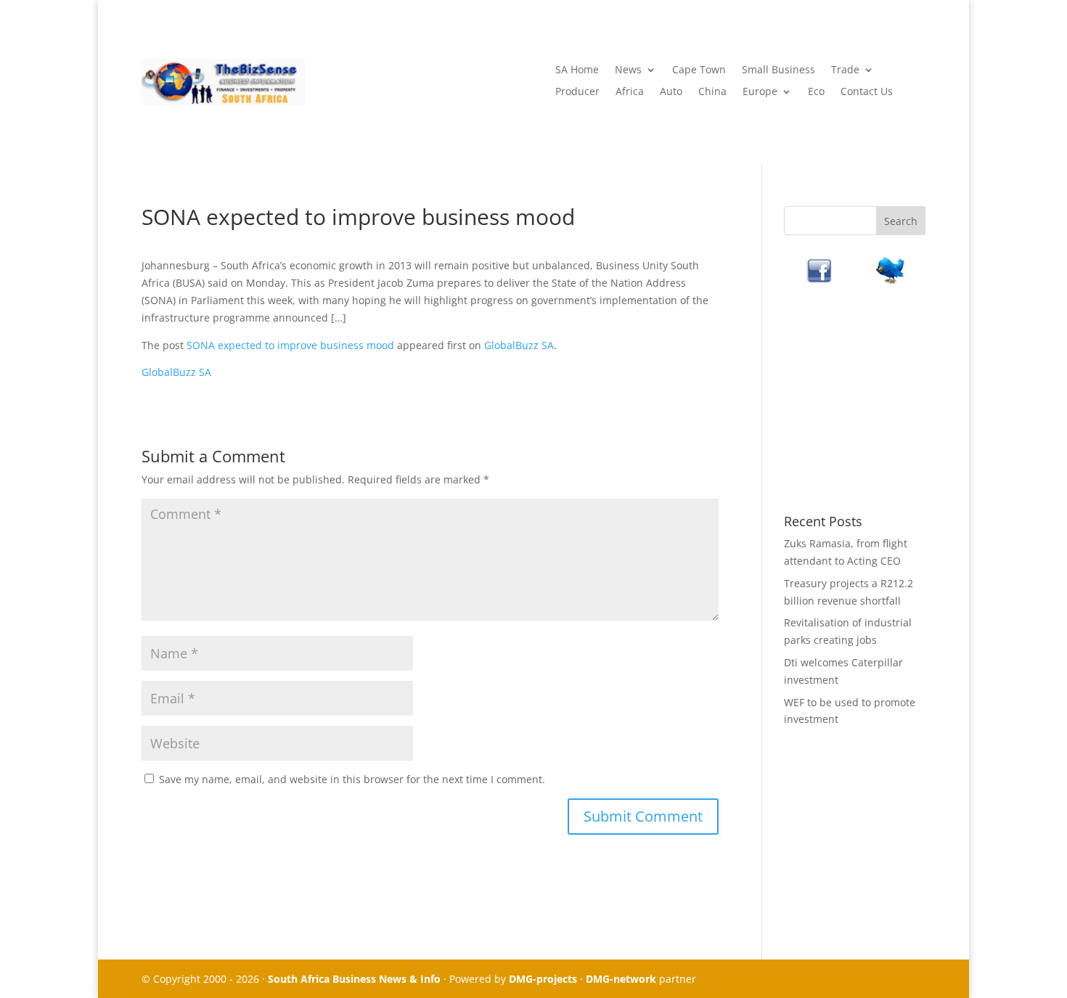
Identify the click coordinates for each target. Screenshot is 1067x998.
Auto (671, 92)
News (628, 70)
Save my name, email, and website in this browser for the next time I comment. (352, 779)
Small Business (778, 70)
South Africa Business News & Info (354, 979)
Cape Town (699, 70)
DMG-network (621, 979)
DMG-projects (543, 979)
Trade (845, 70)
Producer (577, 92)
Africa (630, 92)
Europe (760, 92)
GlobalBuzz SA (519, 345)
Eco (816, 92)
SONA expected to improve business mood (290, 345)
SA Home (577, 70)
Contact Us (867, 92)
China (712, 92)
